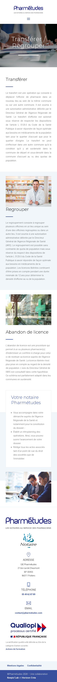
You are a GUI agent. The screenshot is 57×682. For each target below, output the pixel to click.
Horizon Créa (29, 677)
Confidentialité (34, 666)
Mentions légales (15, 666)
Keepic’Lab (13, 677)
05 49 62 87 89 (28, 594)
